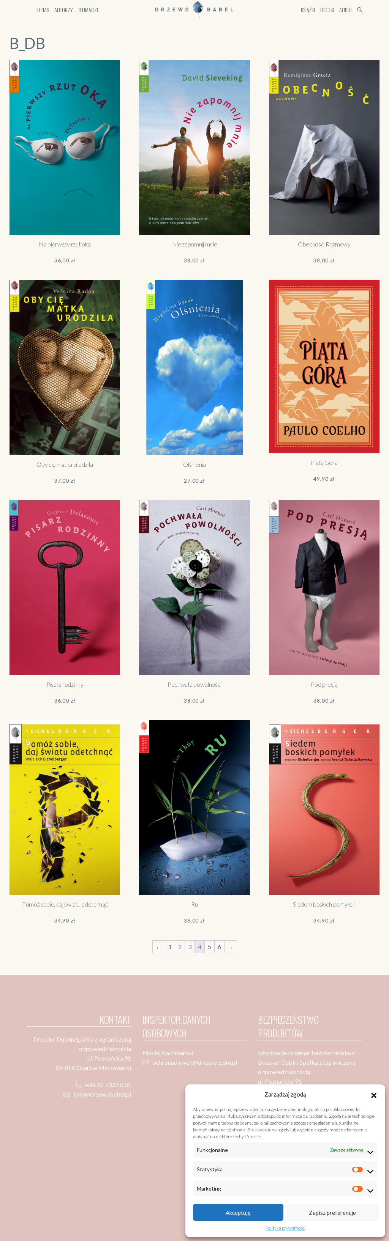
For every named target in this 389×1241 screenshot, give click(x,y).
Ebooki (327, 10)
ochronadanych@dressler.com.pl (195, 1062)
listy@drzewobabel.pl (102, 1094)
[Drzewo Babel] (194, 9)
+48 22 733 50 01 (108, 1084)
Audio (345, 10)
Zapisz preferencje (332, 1212)
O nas (43, 10)
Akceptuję (238, 1212)
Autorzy (63, 10)
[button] (374, 1094)
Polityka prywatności (285, 1228)
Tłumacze (88, 10)
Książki (308, 10)
